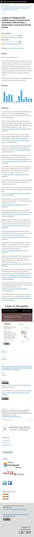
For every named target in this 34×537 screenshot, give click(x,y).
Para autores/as (6, 442)
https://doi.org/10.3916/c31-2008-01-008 (15, 161)
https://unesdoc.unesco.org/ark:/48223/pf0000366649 (18, 298)
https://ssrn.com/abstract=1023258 (21, 150)
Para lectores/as (6, 440)
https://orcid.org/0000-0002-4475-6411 (13, 43)
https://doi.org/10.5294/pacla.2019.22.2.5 (12, 250)
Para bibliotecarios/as (7, 445)
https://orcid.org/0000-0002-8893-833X (13, 37)
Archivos (8, 5)
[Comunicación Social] (17, 431)
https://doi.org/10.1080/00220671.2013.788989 (13, 129)
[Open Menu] (1, 1)
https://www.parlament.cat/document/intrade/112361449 (16, 193)
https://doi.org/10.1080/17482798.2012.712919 (13, 264)
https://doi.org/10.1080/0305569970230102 (12, 225)
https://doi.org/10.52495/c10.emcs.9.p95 (14, 48)
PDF (5, 351)
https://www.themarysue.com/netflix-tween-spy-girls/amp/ (16, 214)
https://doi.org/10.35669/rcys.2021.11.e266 (12, 174)
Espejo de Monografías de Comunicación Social (15, 1)
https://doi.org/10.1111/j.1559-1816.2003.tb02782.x (14, 288)
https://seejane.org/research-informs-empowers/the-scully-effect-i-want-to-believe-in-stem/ (16, 140)
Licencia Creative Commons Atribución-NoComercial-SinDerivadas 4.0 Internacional (16, 392)
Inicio (3, 5)
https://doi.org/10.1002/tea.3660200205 (11, 205)
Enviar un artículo (7, 452)
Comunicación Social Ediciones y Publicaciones (14, 509)
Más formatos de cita (7, 419)
